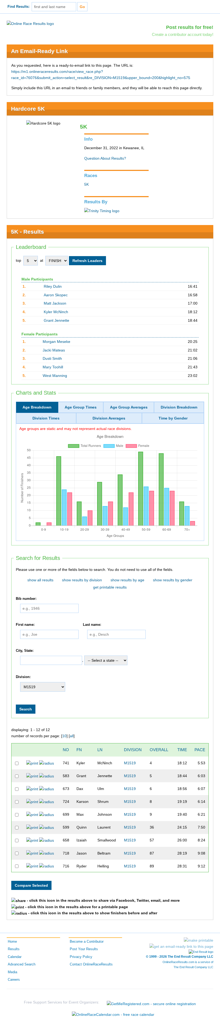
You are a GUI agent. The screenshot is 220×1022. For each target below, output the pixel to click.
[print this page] (198, 940)
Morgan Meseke (56, 341)
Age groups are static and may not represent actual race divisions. (75, 428)
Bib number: (26, 599)
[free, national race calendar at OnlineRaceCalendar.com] (113, 1014)
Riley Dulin (53, 286)
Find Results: (19, 7)
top (18, 260)
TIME (182, 749)
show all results (40, 580)
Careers (14, 980)
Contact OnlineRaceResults (91, 964)
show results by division (82, 580)
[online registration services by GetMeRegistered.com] (151, 1002)
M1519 (130, 763)
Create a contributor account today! (182, 34)
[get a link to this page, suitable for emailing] (181, 946)
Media (12, 972)
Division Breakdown (179, 407)
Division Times (46, 418)
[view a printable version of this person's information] (32, 763)
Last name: (92, 625)
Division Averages (109, 418)
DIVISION (133, 749)
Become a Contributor (87, 942)
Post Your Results (84, 949)
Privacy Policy (81, 957)
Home (12, 942)
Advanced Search (21, 964)
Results (14, 949)
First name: (25, 625)
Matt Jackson (55, 303)
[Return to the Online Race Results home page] (30, 23)
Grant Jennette (56, 320)
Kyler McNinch (56, 312)
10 (64, 736)
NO (66, 749)
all (72, 736)
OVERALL (159, 749)
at (41, 260)
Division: (23, 677)
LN (99, 749)
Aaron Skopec (56, 295)
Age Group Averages (129, 407)
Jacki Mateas (54, 350)
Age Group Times (81, 407)
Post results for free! (189, 27)
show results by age (127, 580)
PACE (200, 749)
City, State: (25, 651)
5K (86, 184)
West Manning (55, 375)
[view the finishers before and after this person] (46, 763)
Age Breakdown (37, 407)
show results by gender (172, 580)
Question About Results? (105, 158)
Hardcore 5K (28, 109)
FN (79, 749)
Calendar (14, 957)
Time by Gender (173, 418)
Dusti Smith (52, 358)
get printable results (110, 587)
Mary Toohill (53, 367)
